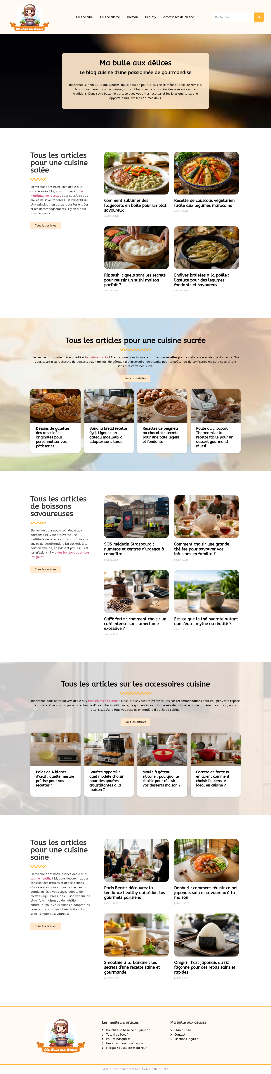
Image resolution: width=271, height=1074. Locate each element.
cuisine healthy (40, 878)
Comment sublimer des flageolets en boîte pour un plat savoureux (135, 205)
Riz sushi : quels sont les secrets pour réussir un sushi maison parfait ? (135, 280)
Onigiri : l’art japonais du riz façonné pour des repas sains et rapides (204, 967)
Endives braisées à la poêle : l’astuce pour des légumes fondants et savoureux (201, 280)
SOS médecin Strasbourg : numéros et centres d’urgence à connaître (134, 549)
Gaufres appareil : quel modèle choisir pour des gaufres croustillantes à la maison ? (106, 781)
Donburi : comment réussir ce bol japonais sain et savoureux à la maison (206, 893)
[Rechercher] (259, 17)
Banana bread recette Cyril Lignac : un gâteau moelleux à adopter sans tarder (108, 435)
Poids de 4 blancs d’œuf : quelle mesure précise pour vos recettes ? (55, 778)
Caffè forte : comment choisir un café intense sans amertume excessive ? (135, 624)
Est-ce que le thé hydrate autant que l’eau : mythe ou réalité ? (206, 621)
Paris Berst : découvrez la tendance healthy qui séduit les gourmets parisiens (134, 893)
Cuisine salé (84, 17)
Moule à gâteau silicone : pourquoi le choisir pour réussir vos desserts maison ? (161, 778)
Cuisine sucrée (110, 17)
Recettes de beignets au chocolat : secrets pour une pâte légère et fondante (161, 435)
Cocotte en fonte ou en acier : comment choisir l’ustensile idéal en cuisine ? (213, 778)
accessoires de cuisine (103, 701)
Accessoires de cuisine (178, 17)
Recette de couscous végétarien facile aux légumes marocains (204, 203)
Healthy (150, 17)
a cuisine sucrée (97, 357)
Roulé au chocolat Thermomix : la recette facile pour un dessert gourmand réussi (214, 437)
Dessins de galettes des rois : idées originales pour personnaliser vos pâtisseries (53, 437)
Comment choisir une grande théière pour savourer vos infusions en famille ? (201, 549)
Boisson (132, 17)
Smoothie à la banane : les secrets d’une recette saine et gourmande (132, 967)
